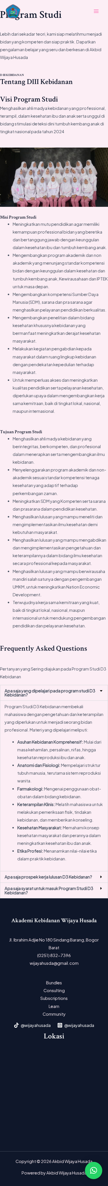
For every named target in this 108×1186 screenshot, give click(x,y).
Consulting (54, 990)
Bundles (54, 982)
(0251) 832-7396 (54, 955)
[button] (54, 692)
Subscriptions (54, 998)
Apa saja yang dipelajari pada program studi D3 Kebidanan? (50, 693)
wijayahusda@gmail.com (54, 963)
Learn (54, 1006)
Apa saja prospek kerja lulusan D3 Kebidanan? (48, 876)
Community (54, 1014)
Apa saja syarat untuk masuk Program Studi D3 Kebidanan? (49, 890)
